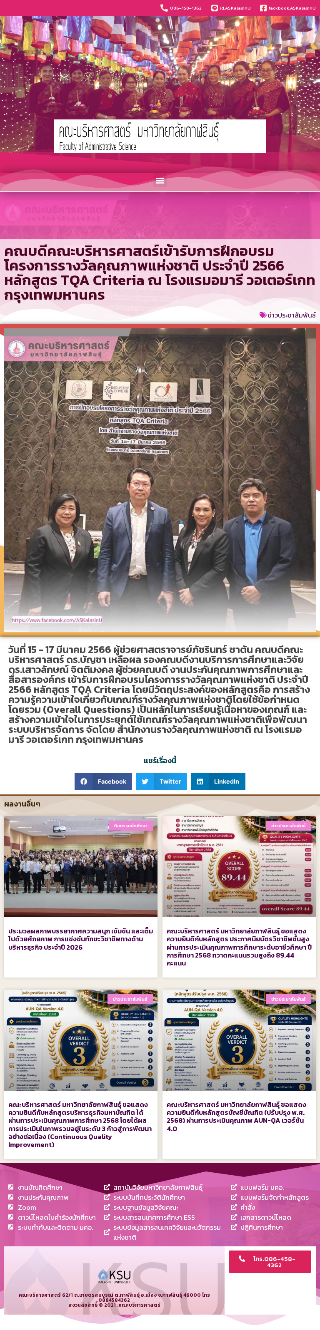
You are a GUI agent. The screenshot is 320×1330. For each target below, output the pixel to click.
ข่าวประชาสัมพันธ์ (292, 315)
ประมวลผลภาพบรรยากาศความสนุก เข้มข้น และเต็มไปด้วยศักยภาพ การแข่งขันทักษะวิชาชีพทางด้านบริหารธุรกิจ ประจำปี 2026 (80, 939)
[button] (160, 180)
